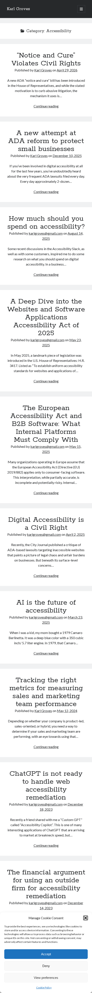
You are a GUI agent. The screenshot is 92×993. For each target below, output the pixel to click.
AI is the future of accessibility (46, 606)
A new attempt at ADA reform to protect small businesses (46, 141)
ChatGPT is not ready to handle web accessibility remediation (46, 785)
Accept (46, 954)
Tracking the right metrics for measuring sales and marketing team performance (46, 692)
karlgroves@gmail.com (46, 233)
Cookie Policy (44, 987)
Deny (46, 966)
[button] (85, 918)
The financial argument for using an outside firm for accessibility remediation (46, 884)
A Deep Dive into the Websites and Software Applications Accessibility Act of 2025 (46, 317)
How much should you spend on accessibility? (46, 222)
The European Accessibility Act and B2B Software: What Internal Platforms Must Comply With (46, 424)
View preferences (46, 977)
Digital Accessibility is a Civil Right (46, 523)
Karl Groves (18, 9)
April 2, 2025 (75, 534)
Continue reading (46, 106)
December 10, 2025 (67, 156)
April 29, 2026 (67, 70)
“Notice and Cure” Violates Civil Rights (46, 59)
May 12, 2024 (67, 711)
